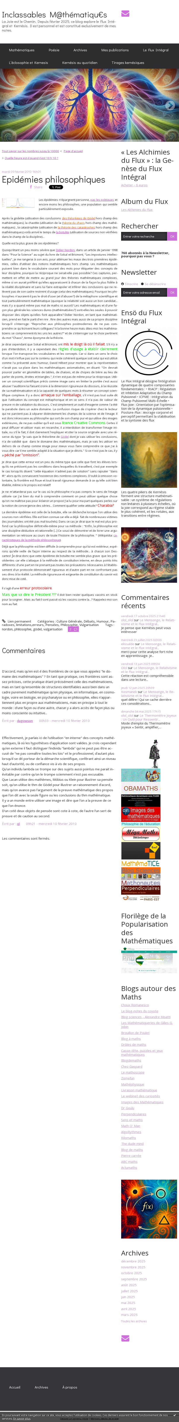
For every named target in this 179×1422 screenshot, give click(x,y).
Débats (89, 621)
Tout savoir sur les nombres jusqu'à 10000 (30, 151)
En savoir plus (21, 1418)
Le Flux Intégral (156, 49)
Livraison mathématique (139, 1090)
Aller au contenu (14, 3)
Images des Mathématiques (142, 1102)
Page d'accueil (73, 151)
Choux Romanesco (135, 1005)
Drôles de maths (133, 1044)
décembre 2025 (133, 1261)
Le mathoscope (133, 1072)
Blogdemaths (131, 1060)
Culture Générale (69, 621)
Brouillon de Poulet (135, 1033)
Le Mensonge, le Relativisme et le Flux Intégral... (148, 622)
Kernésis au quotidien (79, 62)
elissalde (127, 644)
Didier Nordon (65, 250)
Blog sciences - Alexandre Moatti (145, 1017)
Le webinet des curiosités (140, 1096)
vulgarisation (52, 629)
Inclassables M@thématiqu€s (54, 14)
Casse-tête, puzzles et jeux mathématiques (142, 1052)
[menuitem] (22, 49)
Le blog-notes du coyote (139, 1011)
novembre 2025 (133, 1267)
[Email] (125, 13)
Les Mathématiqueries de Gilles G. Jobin (147, 1025)
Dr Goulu (127, 1108)
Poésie (54, 49)
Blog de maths (132, 1149)
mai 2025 (128, 1303)
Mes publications (115, 49)
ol (18, 823)
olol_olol (127, 620)
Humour (102, 621)
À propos (69, 1387)
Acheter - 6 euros (134, 185)
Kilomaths (128, 1138)
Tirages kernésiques (128, 62)
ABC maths (129, 1161)
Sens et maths (132, 1120)
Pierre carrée (131, 1155)
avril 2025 (128, 1309)
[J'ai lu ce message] (174, 1415)
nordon (7, 629)
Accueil (14, 1387)
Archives (80, 49)
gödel (37, 629)
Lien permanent (19, 621)
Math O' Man (130, 1126)
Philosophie (69, 625)
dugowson (25, 720)
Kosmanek (129, 691)
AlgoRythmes (131, 1132)
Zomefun (127, 1078)
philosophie (22, 629)
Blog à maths (131, 1038)
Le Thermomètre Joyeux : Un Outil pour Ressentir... (149, 717)
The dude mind (132, 1143)
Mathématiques (21, 49)
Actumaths (129, 1167)
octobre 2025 (131, 1273)
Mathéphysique (132, 1084)
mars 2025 (129, 1315)
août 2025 (129, 1285)
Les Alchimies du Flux (137, 209)
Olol (124, 668)
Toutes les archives (134, 1321)
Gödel (65, 437)
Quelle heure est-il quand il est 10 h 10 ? (31, 158)
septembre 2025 (134, 1279)
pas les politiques (102, 200)
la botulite (62, 232)
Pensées (52, 625)
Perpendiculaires (133, 1114)
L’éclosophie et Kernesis (28, 62)
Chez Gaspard (131, 1066)
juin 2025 (128, 1297)
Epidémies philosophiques (53, 179)
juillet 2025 (129, 1291)
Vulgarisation (89, 625)
